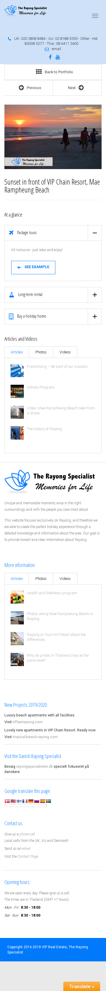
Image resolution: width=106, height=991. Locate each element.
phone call (27, 834)
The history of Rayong (44, 429)
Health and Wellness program (52, 593)
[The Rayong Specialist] (26, 11)
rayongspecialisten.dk (34, 766)
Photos (41, 352)
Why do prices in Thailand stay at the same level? (58, 658)
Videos (65, 352)
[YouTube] (58, 57)
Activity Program (40, 387)
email (56, 49)
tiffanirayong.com (28, 722)
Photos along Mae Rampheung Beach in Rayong (60, 616)
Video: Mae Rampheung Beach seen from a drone (61, 410)
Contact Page (28, 856)
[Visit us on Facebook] (50, 57)
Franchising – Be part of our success (57, 366)
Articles (17, 352)
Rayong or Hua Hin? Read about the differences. (56, 637)
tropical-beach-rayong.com (35, 737)
